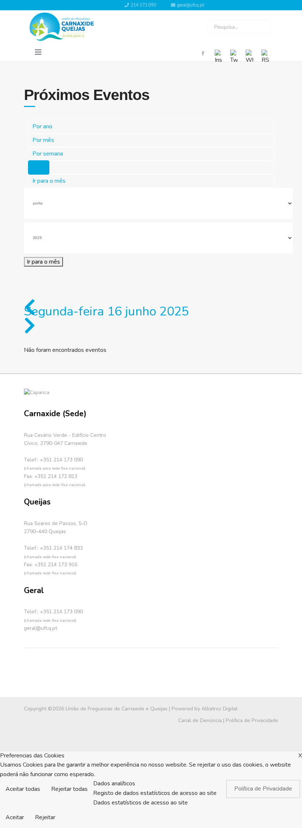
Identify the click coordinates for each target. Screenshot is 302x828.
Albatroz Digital (219, 708)
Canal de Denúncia (200, 720)
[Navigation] (38, 52)
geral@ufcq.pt (190, 5)
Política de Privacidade (252, 720)
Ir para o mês (49, 181)
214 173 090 (143, 5)
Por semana (47, 154)
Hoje (38, 167)
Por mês (43, 140)
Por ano (42, 126)
